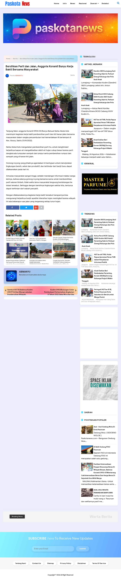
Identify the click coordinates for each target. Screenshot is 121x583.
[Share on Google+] (36, 207)
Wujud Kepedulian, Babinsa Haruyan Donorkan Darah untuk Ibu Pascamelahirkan (15, 262)
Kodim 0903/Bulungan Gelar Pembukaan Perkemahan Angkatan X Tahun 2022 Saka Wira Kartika (59, 292)
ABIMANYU (24, 271)
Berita (15, 58)
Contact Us (36, 563)
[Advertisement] (99, 317)
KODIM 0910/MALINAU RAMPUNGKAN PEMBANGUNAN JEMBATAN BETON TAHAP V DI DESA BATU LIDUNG (39, 264)
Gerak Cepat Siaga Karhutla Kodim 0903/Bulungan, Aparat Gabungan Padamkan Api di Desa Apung (63, 240)
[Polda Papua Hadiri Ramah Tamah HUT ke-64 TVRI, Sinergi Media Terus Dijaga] (17, 228)
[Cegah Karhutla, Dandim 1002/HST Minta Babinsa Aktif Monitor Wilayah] (64, 250)
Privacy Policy (65, 563)
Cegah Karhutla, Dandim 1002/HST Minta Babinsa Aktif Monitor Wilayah (61, 262)
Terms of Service (99, 563)
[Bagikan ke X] (26, 207)
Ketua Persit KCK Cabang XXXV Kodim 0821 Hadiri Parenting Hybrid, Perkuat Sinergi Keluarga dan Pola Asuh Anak (97, 99)
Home (8, 58)
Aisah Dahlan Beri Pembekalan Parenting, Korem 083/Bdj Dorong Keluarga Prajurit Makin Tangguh (96, 145)
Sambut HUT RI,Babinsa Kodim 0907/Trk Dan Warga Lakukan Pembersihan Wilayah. (20, 292)
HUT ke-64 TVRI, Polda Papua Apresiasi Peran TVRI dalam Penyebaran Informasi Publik (105, 122)
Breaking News (17, 517)
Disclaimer (82, 563)
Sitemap (50, 563)
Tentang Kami (20, 563)
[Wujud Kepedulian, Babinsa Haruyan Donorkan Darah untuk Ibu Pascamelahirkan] (17, 250)
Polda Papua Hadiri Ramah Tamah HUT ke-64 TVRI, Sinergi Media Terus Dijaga (15, 240)
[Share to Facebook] (12, 207)
